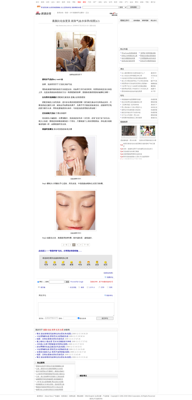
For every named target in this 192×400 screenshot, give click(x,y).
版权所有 (99, 399)
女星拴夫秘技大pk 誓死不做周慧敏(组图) (53, 352)
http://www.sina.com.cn (64, 26)
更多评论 (109, 295)
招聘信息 (72, 396)
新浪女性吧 (108, 273)
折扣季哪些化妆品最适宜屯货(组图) (51, 347)
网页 (41, 282)
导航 (147, 2)
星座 (121, 2)
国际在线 (92, 26)
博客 (73, 2)
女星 (62, 330)
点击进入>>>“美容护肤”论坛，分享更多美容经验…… (60, 251)
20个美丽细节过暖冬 (77, 13)
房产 (94, 2)
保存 (82, 287)
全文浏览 (73, 287)
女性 (105, 2)
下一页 (86, 245)
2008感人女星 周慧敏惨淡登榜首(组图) (52, 344)
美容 (66, 13)
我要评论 (110, 277)
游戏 (100, 2)
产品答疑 (106, 396)
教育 (115, 2)
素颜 (45, 330)
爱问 (136, 2)
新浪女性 (60, 13)
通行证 (153, 2)
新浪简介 (40, 396)
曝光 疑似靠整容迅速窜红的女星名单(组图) (54, 334)
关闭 (110, 287)
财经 (58, 2)
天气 (126, 2)
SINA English (89, 396)
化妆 (49, 330)
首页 (37, 2)
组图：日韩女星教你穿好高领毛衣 (51, 339)
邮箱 (141, 2)
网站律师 (80, 396)
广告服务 (57, 396)
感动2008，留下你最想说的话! (101, 282)
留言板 (43, 287)
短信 (131, 2)
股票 (63, 2)
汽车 (89, 2)
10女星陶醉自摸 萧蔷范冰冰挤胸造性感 (53, 336)
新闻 (42, 2)
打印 (102, 287)
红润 (57, 330)
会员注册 (98, 396)
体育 (47, 2)
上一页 (65, 245)
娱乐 (53, 2)
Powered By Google (77, 282)
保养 (53, 330)
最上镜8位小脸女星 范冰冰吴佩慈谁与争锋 (54, 342)
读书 (110, 2)
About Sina (49, 396)
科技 (68, 2)
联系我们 (64, 396)
